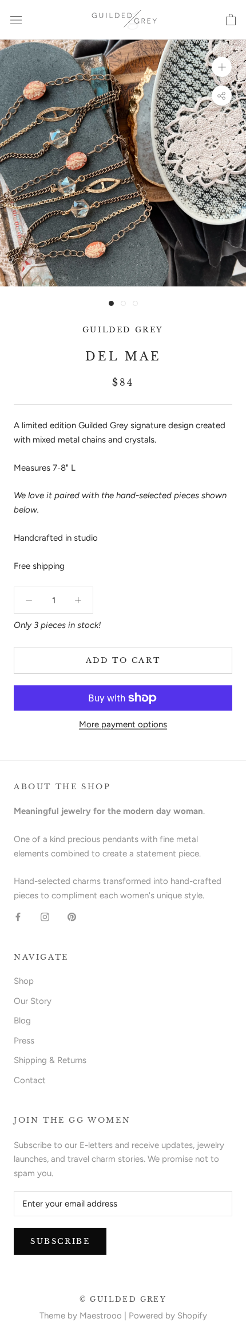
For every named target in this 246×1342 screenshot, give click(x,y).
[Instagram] (45, 916)
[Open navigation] (16, 19)
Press (24, 1040)
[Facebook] (18, 916)
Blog (22, 1020)
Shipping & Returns (50, 1060)
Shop (24, 981)
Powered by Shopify (168, 1315)
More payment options (123, 724)
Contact (30, 1080)
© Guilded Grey (123, 1299)
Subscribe (60, 1241)
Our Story (32, 1001)
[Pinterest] (72, 916)
